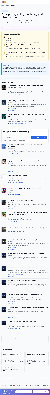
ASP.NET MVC (20, 328)
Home (2, 5)
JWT (25, 315)
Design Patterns (14, 169)
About (27, 385)
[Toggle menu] (47, 2)
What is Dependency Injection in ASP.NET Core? (22, 267)
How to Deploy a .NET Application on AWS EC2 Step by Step (25, 294)
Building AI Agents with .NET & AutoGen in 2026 (19, 45)
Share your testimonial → (25, 340)
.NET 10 (12, 153)
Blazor (27, 78)
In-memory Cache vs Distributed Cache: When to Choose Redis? (26, 253)
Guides (31, 385)
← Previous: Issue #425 (7, 378)
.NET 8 (15, 221)
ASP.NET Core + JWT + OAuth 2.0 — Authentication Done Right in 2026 (25, 52)
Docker (15, 301)
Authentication (17, 78)
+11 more (42, 78)
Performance (20, 169)
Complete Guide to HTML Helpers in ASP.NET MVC (22, 321)
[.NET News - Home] (3, 2)
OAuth (25, 123)
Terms (47, 387)
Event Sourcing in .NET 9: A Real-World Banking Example (24, 189)
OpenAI (14, 108)
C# (19, 94)
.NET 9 (12, 194)
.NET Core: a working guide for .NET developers (17, 27)
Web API (16, 288)
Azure (23, 78)
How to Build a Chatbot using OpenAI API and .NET (22, 280)
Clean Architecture (35, 78)
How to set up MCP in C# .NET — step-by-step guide (23, 240)
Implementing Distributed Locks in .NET (19, 175)
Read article (10, 96)
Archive (7, 5)
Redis (18, 260)
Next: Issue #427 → (44, 378)
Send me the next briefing (39, 137)
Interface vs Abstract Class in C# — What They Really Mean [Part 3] (28, 228)
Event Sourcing (17, 194)
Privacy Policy (46, 385)
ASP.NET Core (9, 78)
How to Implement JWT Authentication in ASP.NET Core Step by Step (28, 307)
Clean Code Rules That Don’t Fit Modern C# (20, 200)
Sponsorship (36, 385)
